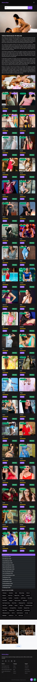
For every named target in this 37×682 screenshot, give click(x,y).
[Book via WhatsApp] (34, 679)
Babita (21, 106)
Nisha (4, 546)
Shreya (4, 370)
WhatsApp (14, 198)
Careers (14, 671)
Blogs (14, 669)
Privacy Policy (27, 669)
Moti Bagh (11, 605)
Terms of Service (27, 671)
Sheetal (21, 172)
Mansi (4, 392)
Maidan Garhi (17, 595)
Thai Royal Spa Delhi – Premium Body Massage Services (10, 632)
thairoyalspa (5, 2)
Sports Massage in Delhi (7, 579)
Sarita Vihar (4, 605)
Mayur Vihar (4, 610)
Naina (21, 260)
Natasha (21, 524)
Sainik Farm (10, 595)
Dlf (15, 615)
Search (30, 7)
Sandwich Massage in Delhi (8, 562)
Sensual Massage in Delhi (7, 560)
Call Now (4, 198)
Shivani (4, 282)
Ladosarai (28, 595)
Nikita (21, 304)
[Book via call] (31, 679)
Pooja (21, 238)
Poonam (4, 524)
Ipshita (4, 150)
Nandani (21, 414)
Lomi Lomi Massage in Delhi (8, 573)
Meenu (4, 172)
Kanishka (22, 326)
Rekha (21, 348)
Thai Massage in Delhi (7, 577)
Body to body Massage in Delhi (7, 669)
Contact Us (26, 667)
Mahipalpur (4, 615)
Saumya (21, 194)
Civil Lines (21, 605)
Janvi (21, 370)
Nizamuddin (4, 600)
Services (14, 667)
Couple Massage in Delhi (7, 581)
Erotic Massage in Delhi (7, 558)
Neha (21, 502)
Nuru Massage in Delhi (7, 556)
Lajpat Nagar (25, 600)
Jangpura (10, 600)
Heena (21, 216)
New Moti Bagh (27, 610)
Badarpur (4, 595)
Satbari (22, 595)
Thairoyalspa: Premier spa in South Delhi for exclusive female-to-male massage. (27, 632)
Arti (3, 260)
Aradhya (21, 282)
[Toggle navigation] (34, 2)
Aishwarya (5, 304)
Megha (21, 392)
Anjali (4, 502)
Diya (3, 348)
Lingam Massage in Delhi (7, 585)
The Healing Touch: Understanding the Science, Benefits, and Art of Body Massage (10, 639)
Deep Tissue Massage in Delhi (8, 571)
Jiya (3, 326)
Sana (21, 436)
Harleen (21, 546)
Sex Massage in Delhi (6, 587)
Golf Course (21, 615)
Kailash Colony (19, 610)
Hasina (4, 106)
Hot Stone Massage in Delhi (8, 583)
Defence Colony (17, 600)
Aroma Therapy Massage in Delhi (9, 575)
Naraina (16, 605)
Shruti (4, 414)
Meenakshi (22, 480)
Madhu (21, 458)
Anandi (21, 150)
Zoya (4, 436)
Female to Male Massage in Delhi (6, 672)
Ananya (4, 480)
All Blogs (18, 646)
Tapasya (21, 128)
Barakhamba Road (29, 605)
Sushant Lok (11, 615)
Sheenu (4, 216)
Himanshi (5, 238)
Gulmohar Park (11, 610)
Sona (3, 458)
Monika (4, 194)
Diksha (4, 128)
